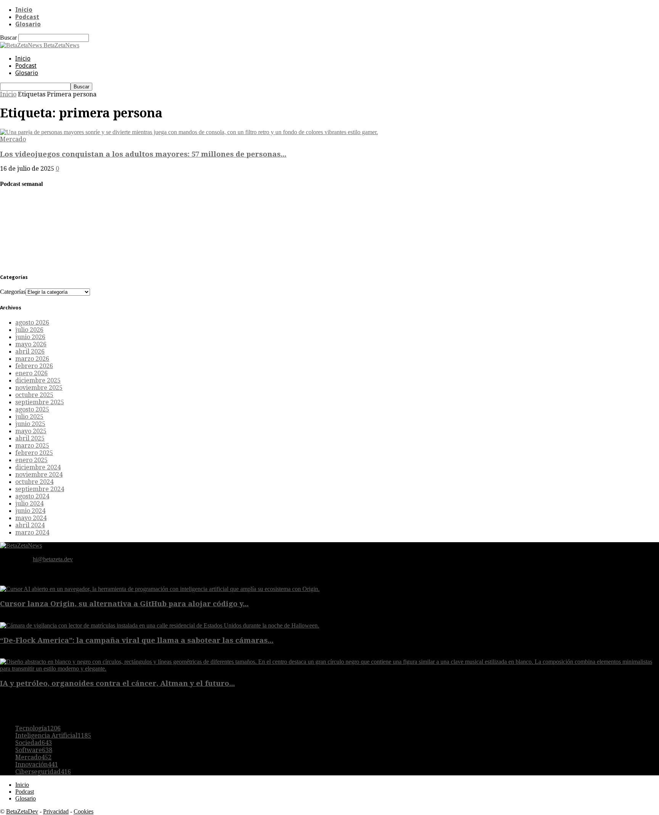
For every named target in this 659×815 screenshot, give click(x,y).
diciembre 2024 (38, 467)
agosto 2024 (32, 496)
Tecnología (38, 728)
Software (33, 750)
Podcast (27, 17)
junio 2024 (30, 510)
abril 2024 (30, 525)
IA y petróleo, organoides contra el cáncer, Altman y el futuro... (117, 683)
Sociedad (33, 742)
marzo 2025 (32, 445)
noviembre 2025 (39, 387)
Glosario (28, 24)
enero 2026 (31, 373)
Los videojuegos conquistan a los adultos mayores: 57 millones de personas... (143, 154)
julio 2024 (29, 503)
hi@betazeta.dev (53, 559)
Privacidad (56, 811)
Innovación (36, 764)
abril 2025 (30, 438)
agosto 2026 (32, 322)
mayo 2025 (31, 431)
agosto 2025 (32, 409)
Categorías (13, 291)
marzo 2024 (32, 532)
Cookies (83, 811)
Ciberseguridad (43, 771)
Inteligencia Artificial (53, 735)
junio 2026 (30, 337)
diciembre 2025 (38, 380)
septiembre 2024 (39, 489)
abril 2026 (30, 351)
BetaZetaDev (22, 811)
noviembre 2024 (39, 474)
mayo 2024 (31, 518)
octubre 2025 (34, 395)
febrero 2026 (34, 366)
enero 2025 (31, 460)
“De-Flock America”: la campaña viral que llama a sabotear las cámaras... (136, 640)
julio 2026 (29, 329)
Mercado (13, 139)
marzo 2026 (32, 358)
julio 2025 (29, 416)
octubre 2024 (34, 481)
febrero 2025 (34, 452)
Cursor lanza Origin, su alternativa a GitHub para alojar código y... (124, 604)
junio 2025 (30, 424)
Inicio (23, 9)
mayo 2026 (31, 344)
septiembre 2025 (39, 402)
